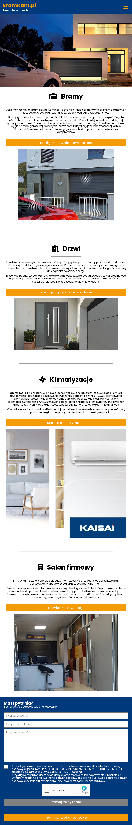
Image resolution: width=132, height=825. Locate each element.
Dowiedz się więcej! (66, 608)
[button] (64, 84)
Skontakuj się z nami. (66, 423)
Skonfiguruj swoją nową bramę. (66, 143)
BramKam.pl (19, 5)
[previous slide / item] (2, 50)
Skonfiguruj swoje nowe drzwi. (66, 292)
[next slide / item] (129, 50)
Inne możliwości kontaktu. (66, 817)
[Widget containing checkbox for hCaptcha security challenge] (66, 790)
